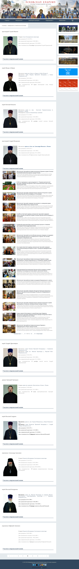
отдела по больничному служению (34, 112)
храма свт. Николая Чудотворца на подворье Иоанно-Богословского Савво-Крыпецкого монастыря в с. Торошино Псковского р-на (36, 496)
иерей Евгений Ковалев (9, 104)
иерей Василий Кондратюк (10, 489)
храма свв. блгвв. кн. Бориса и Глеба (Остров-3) (36, 73)
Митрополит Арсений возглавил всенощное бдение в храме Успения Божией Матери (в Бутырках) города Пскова (35, 172)
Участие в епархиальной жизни (13, 59)
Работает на (34, 567)
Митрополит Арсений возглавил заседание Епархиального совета (34, 280)
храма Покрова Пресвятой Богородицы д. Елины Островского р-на (36, 75)
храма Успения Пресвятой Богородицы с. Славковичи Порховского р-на (36, 349)
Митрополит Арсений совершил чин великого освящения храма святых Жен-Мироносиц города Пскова (34, 204)
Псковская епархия (17, 1)
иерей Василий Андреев (9, 416)
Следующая (39, 333)
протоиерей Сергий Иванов (10, 31)
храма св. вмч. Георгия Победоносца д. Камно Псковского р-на (36, 422)
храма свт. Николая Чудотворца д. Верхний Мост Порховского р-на (36, 352)
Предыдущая (17, 333)
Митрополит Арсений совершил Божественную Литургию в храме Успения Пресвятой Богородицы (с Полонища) (34, 193)
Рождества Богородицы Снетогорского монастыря (34, 458)
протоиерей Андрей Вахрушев (11, 141)
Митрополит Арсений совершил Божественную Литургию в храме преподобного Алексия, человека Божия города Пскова (34, 303)
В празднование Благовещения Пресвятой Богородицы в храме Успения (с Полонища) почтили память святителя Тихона (34, 270)
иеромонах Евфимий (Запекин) (11, 526)
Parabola (39, 567)
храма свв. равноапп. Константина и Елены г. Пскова (35, 385)
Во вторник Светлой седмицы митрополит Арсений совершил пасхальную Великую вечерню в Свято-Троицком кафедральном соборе (34, 248)
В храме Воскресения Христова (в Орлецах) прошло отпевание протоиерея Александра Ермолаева (33, 225)
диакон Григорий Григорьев (10, 380)
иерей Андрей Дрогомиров (10, 343)
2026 (68, 80)
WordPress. (44, 567)
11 (29, 333)
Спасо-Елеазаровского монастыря (31, 37)
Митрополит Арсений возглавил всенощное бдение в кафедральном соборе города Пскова (31, 326)
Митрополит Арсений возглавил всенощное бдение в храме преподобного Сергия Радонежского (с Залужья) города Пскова (34, 259)
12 (31, 333)
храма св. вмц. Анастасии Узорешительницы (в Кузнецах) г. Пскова (36, 110)
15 (34, 333)
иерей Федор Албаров (8, 68)
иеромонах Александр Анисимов (11, 453)
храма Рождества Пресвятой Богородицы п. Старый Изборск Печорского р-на (36, 425)
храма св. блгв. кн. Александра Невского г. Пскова (38, 146)
